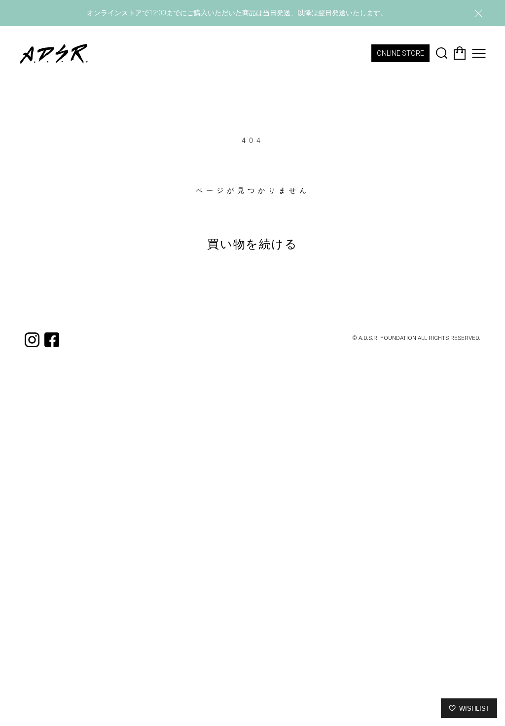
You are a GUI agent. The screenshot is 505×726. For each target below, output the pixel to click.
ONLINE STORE (400, 53)
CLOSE (478, 13)
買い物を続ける (252, 244)
